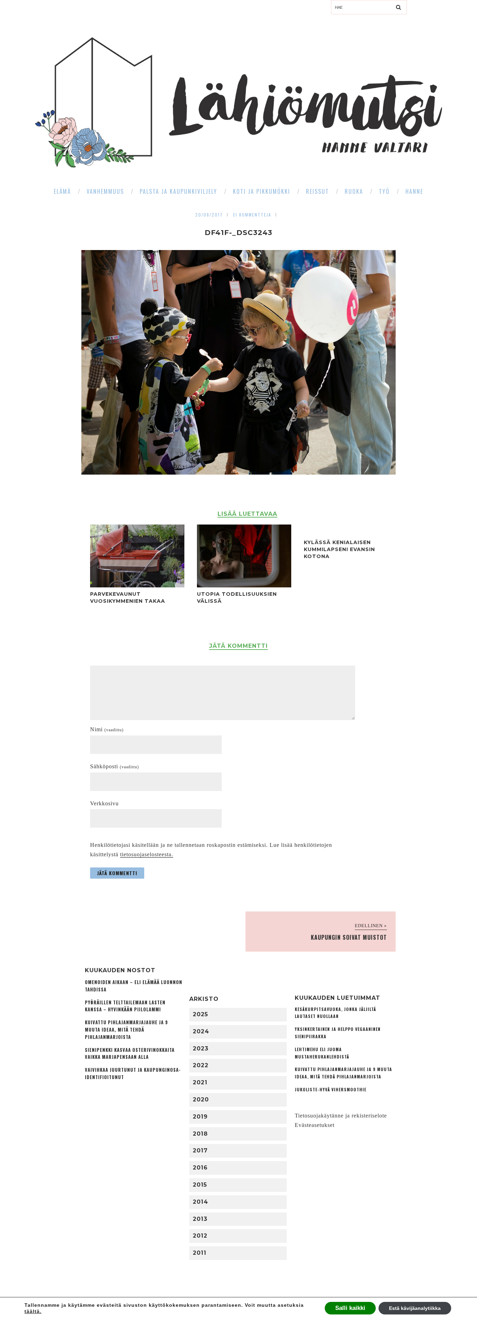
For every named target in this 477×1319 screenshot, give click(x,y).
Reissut (317, 191)
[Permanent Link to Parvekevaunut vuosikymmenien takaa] (137, 585)
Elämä (62, 191)
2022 (200, 1065)
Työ (384, 191)
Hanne (414, 191)
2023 (200, 1048)
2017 (200, 1150)
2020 (201, 1099)
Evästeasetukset (315, 1125)
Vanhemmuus (105, 191)
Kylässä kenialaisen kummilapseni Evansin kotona (339, 549)
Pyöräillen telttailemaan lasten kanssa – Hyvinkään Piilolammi (125, 1006)
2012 (200, 1235)
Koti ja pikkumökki (261, 191)
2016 (200, 1167)
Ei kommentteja (252, 215)
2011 (199, 1253)
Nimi (107, 729)
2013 (200, 1219)
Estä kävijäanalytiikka (415, 1308)
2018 (200, 1133)
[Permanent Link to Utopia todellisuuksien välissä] (244, 585)
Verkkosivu (104, 803)
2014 (200, 1202)
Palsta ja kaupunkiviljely (178, 191)
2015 (200, 1184)
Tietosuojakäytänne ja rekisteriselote (341, 1116)
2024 (201, 1031)
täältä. (33, 1311)
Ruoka (354, 191)
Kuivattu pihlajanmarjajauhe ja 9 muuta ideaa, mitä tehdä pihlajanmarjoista (126, 1029)
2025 (200, 1014)
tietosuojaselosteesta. (146, 854)
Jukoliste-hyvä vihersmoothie (330, 1089)
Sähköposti (114, 766)
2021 (200, 1082)
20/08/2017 (209, 215)
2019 (200, 1116)
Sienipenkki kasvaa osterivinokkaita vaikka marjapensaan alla (130, 1054)
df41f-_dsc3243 (238, 232)
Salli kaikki (350, 1308)
